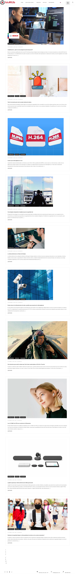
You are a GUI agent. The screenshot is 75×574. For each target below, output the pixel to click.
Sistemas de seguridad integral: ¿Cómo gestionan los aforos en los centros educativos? (26, 535)
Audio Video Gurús (29, 2)
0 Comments (20, 99)
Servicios (39, 2)
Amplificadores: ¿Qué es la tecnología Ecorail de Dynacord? (20, 49)
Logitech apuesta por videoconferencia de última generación (20, 482)
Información (11, 43)
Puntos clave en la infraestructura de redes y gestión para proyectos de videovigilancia (26, 305)
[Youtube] (10, 573)
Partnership (51, 2)
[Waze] (12, 573)
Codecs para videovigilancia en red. (15, 160)
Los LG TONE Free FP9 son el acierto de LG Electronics (19, 423)
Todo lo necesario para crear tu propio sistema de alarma (19, 102)
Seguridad (23, 43)
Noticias (45, 2)
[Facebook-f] (6, 573)
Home (22, 2)
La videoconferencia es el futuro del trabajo (17, 253)
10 (5, 561)
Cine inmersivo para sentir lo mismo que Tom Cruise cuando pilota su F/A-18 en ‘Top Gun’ (26, 364)
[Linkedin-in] (8, 573)
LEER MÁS (10, 57)
